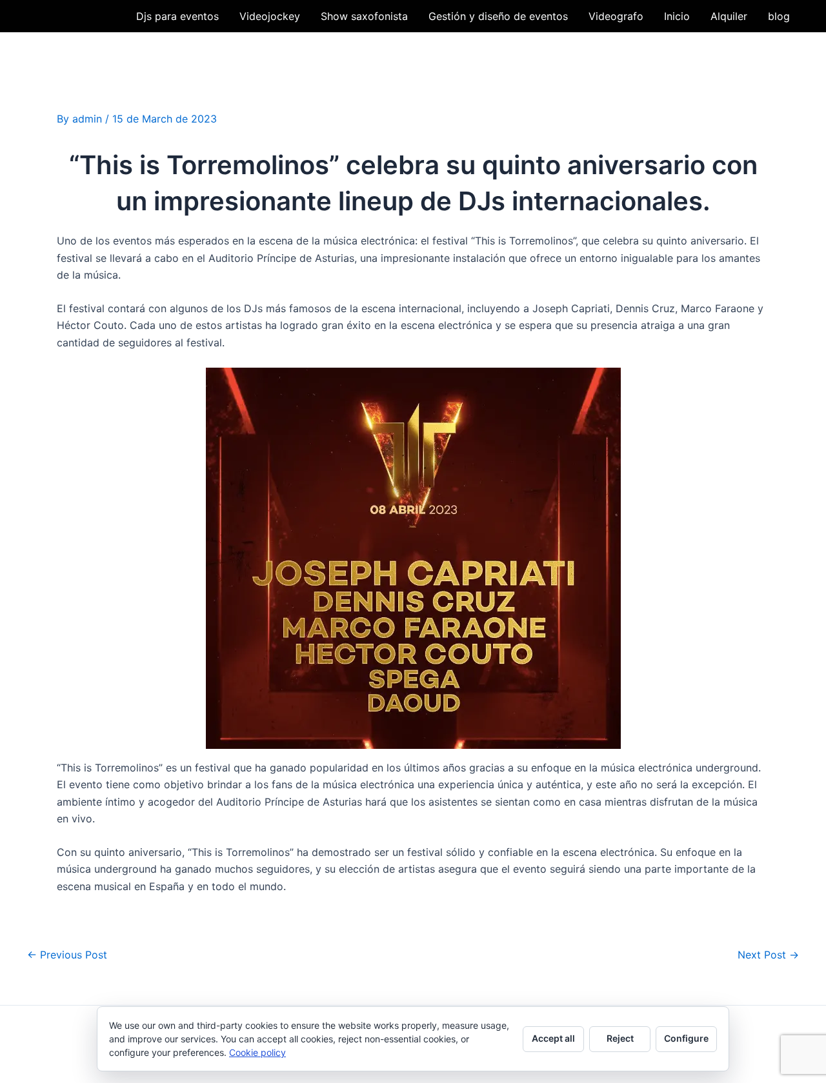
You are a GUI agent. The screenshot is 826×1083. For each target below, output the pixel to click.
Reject (620, 1038)
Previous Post (67, 954)
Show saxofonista (364, 16)
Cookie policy (257, 1052)
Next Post (768, 954)
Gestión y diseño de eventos (498, 16)
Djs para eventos (177, 16)
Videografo (616, 16)
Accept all (553, 1038)
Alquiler (728, 16)
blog (779, 16)
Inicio (677, 16)
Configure (686, 1038)
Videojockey (269, 16)
